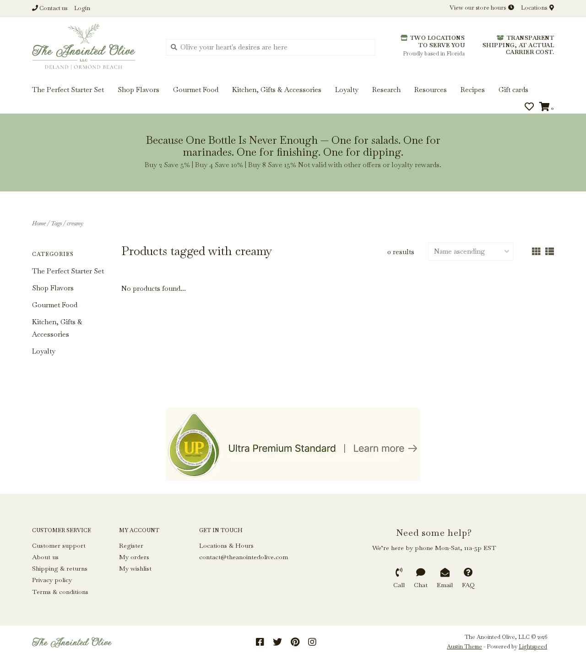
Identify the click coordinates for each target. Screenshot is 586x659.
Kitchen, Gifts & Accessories (57, 327)
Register (131, 545)
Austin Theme (464, 646)
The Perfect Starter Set (68, 271)
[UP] (293, 444)
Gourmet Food (54, 304)
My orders (134, 557)
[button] (37, 35)
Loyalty (43, 351)
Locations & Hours (226, 545)
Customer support (59, 545)
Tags (56, 223)
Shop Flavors (53, 287)
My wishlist (135, 568)
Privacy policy (52, 580)
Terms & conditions (60, 592)
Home (39, 223)
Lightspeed (533, 646)
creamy (75, 223)
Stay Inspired (293, 99)
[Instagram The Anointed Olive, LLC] (312, 642)
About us (45, 557)
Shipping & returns (59, 568)
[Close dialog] (577, 8)
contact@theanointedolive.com (243, 557)
